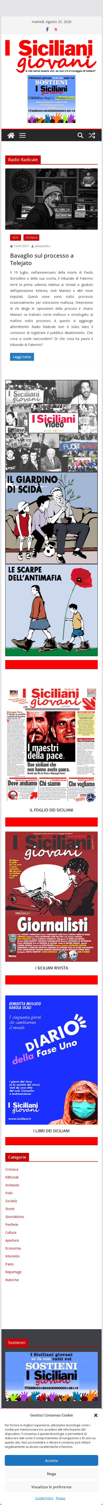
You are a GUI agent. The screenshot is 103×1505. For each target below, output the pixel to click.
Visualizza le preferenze (51, 1486)
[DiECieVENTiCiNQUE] (18, 11)
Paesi (9, 1278)
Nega (51, 1473)
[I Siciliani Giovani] (11, 149)
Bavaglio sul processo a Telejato (42, 272)
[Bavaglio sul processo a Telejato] (51, 213)
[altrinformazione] (65, 25)
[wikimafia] (96, 18)
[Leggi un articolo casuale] (92, 149)
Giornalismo (14, 1230)
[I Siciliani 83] (31, 25)
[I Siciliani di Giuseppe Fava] (12, 25)
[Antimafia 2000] (10, 4)
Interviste (12, 1270)
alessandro (42, 260)
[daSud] (74, 4)
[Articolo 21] (47, 4)
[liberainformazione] (86, 11)
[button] (95, 1415)
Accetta (51, 1460)
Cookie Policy (44, 1498)
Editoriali (11, 1191)
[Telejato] (76, 18)
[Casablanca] (61, 4)
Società (11, 1214)
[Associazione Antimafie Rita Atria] (34, 18)
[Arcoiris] (30, 4)
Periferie (11, 1238)
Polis (9, 1207)
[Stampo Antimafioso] (62, 18)
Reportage (13, 1285)
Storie (9, 1222)
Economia (13, 1262)
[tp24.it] (87, 18)
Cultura (10, 1246)
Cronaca (31, 251)
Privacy (60, 1498)
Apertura (12, 1254)
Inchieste (12, 1199)
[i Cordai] (43, 11)
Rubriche (12, 1293)
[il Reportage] (62, 11)
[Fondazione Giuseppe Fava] (3, 25)
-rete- (15, 251)
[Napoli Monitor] (6, 18)
